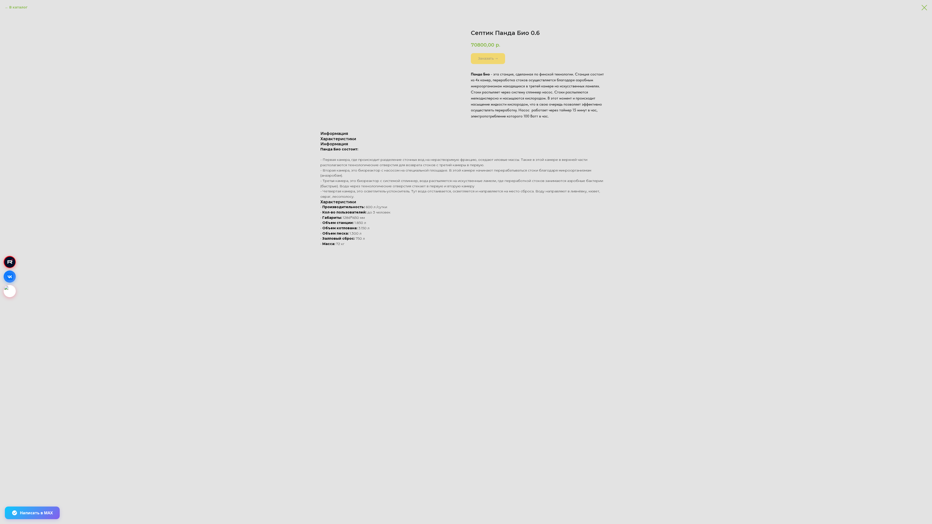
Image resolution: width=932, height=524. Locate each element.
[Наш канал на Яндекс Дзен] (10, 291)
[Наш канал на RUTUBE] (10, 262)
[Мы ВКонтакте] (10, 276)
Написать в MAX (36, 513)
